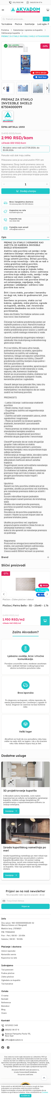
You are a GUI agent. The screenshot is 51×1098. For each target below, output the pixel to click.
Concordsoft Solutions (28, 1072)
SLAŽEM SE (25, 1096)
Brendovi (5, 1006)
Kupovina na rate (9, 958)
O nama (4, 995)
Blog (3, 1009)
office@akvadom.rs (17, 229)
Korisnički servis (8, 954)
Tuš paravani (7, 970)
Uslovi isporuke (8, 951)
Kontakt (4, 999)
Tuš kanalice (7, 984)
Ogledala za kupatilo (10, 980)
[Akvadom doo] (25, 116)
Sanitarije (30, 24)
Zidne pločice (7, 977)
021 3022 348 (14, 221)
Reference (6, 1002)
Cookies (45, 1092)
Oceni (4, 1013)
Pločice (18, 24)
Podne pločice (7, 973)
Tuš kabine (6, 24)
